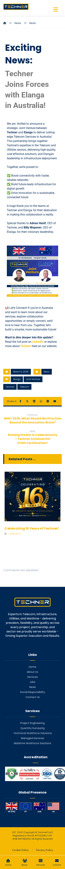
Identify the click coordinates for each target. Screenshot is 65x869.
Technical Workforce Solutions (32, 733)
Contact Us (32, 697)
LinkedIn (38, 341)
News (46, 371)
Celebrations (14, 533)
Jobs (32, 682)
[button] (55, 9)
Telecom (24, 386)
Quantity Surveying (32, 728)
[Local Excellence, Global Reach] (16, 7)
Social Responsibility (32, 692)
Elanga (28, 132)
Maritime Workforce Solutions (32, 743)
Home (32, 667)
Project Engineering (32, 723)
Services (32, 677)
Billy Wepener (33, 227)
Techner (12, 132)
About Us (32, 672)
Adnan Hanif (38, 223)
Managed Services (32, 738)
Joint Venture (33, 379)
